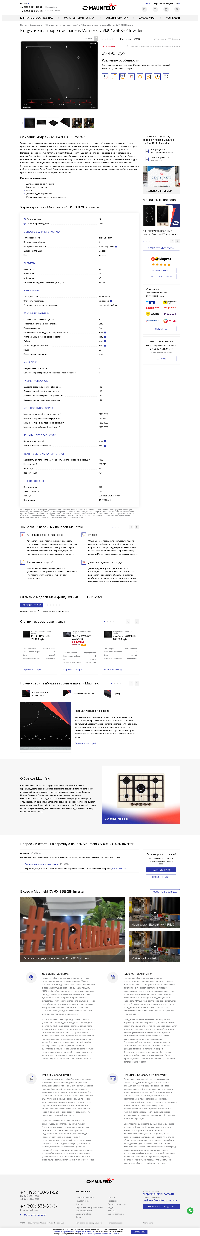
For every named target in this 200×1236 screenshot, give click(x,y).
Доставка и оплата (85, 1198)
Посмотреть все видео (164, 892)
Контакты (112, 1211)
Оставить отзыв (161, 271)
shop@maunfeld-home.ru (158, 1193)
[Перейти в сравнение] (155, 9)
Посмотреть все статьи (161, 248)
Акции (147, 4)
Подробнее (161, 329)
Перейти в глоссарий (85, 743)
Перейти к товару (32, 669)
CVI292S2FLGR (119, 868)
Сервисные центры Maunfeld (89, 1207)
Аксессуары (147, 18)
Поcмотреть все (161, 877)
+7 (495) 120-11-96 (161, 349)
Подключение (82, 1201)
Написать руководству (161, 1207)
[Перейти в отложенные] (144, 9)
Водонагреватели (117, 18)
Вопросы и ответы (117, 1204)
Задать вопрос (161, 870)
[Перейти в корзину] (166, 9)
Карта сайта (148, 1223)
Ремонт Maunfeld (84, 1211)
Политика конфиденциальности (89, 1223)
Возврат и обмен (84, 1214)
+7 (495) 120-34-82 (31, 7)
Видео (111, 1207)
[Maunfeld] (100, 7)
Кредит (79, 1204)
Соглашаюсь (139, 1232)
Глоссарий (113, 1201)
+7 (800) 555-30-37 (31, 10)
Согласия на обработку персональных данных (100, 1234)
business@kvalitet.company (160, 1200)
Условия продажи (115, 1223)
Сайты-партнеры (116, 1214)
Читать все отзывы (161, 277)
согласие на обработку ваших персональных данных (73, 1232)
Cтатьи (111, 1198)
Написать (161, 359)
